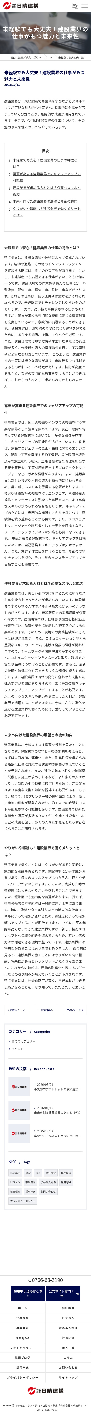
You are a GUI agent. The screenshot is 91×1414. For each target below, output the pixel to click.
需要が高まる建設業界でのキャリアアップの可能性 (47, 177)
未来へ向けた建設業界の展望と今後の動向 (45, 201)
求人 (38, 1173)
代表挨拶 (66, 1173)
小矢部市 (15, 1173)
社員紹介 (15, 1191)
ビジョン (15, 1182)
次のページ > (74, 1010)
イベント (17, 1049)
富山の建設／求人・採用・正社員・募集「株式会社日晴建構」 (47, 1405)
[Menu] (84, 5)
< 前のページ (16, 1010)
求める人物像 (48, 1182)
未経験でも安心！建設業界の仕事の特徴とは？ (45, 163)
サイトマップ (68, 1377)
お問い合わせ (48, 1191)
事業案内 (30, 1182)
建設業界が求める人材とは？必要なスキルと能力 (47, 190)
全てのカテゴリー (23, 1041)
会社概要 (51, 1173)
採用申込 (30, 1191)
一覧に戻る (45, 1010)
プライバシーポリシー (23, 1201)
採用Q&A (66, 1182)
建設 (27, 1173)
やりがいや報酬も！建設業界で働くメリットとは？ (47, 211)
